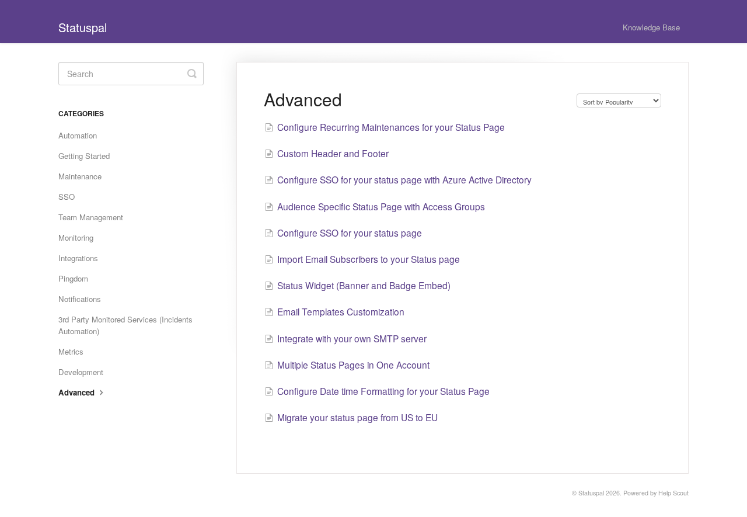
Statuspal (591, 492)
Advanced (77, 392)
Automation (77, 135)
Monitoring (75, 237)
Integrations (78, 257)
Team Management (90, 217)
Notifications (79, 298)
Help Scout (673, 492)
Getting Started (84, 155)
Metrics (70, 351)
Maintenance (80, 176)
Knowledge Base (651, 27)
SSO (66, 196)
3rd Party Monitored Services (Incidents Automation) (125, 325)
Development (80, 371)
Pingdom (73, 278)
